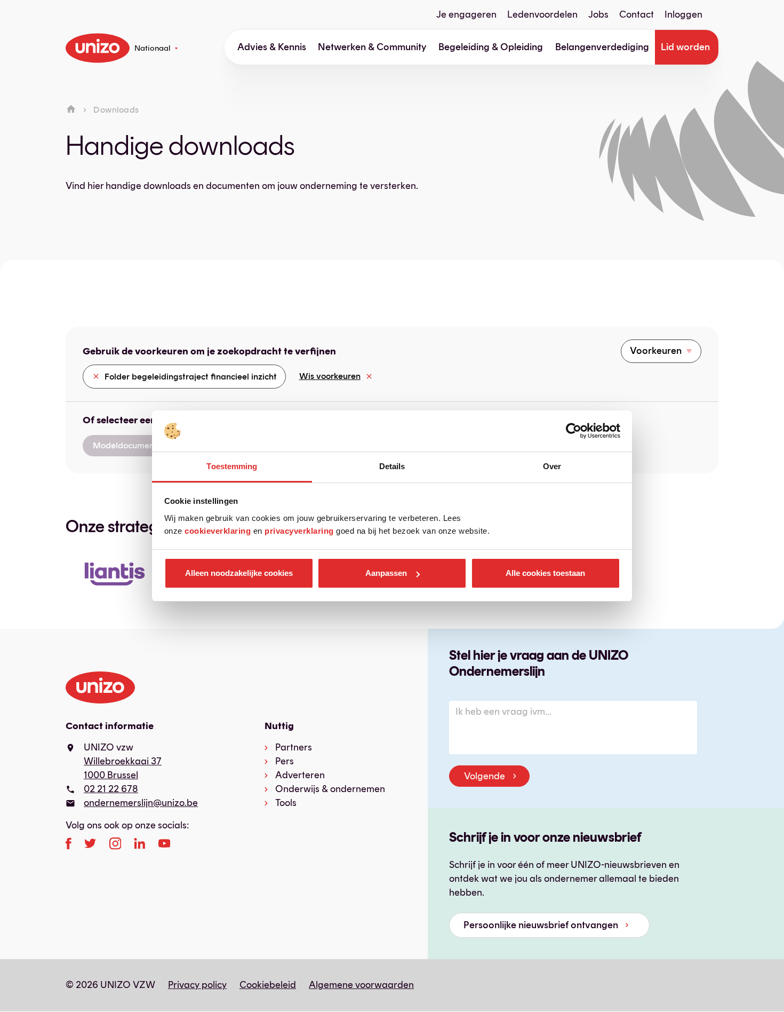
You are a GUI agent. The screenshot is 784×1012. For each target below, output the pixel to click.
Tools (286, 803)
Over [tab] (552, 466)
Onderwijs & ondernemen (330, 789)
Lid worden (685, 47)
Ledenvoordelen (542, 14)
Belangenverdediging (602, 47)
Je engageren (466, 14)
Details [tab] (392, 466)
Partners (293, 747)
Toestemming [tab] (231, 466)
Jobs (598, 14)
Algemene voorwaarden (361, 985)
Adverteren (300, 775)
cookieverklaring (218, 530)
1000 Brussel (111, 775)
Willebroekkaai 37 (123, 761)
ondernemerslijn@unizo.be (141, 803)
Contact (636, 14)
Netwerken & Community (372, 47)
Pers (284, 761)
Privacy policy (197, 985)
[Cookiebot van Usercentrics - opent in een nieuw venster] (573, 431)
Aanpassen (386, 573)
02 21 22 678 (111, 789)
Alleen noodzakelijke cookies (239, 573)
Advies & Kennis (271, 47)
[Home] (71, 110)
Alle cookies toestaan (545, 573)
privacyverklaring (299, 530)
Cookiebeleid (267, 985)
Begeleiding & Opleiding (490, 47)
